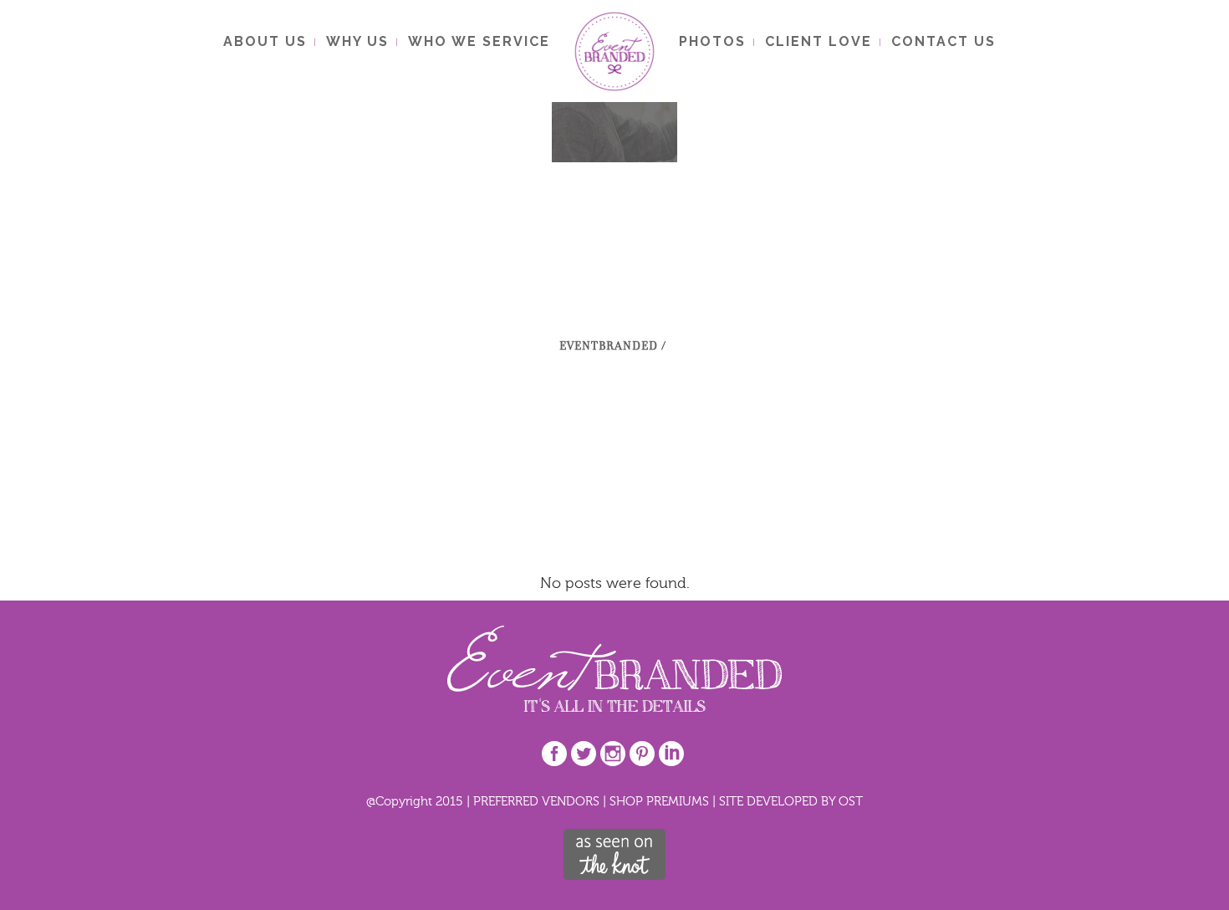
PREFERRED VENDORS (536, 801)
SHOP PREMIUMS (659, 801)
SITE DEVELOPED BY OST (791, 801)
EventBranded (608, 346)
